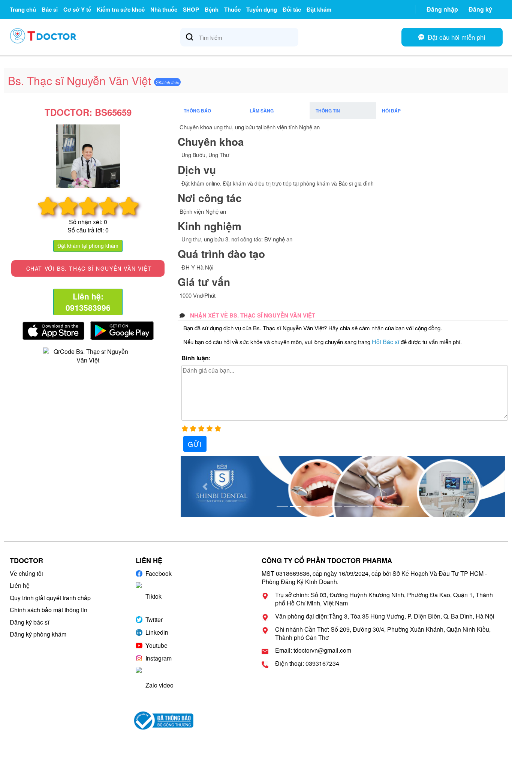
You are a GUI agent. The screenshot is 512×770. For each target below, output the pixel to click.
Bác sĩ (50, 9)
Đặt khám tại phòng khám (87, 245)
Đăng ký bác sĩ (29, 622)
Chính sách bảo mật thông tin (48, 609)
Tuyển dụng (261, 9)
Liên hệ (20, 585)
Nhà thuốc (163, 9)
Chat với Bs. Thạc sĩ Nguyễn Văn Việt (88, 268)
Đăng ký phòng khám (38, 634)
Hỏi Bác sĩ (385, 341)
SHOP (191, 9)
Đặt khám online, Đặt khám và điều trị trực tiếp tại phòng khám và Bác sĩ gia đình (277, 183)
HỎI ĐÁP (391, 110)
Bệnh (212, 9)
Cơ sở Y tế (77, 9)
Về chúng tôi (26, 573)
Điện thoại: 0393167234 (307, 663)
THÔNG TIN (328, 110)
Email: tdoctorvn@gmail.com (313, 650)
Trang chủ (23, 9)
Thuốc (232, 9)
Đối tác (292, 9)
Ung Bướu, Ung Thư (205, 155)
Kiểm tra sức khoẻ (121, 9)
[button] (205, 486)
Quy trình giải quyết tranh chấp (50, 597)
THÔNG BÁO (197, 110)
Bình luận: (196, 358)
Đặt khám (319, 9)
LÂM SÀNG (262, 110)
